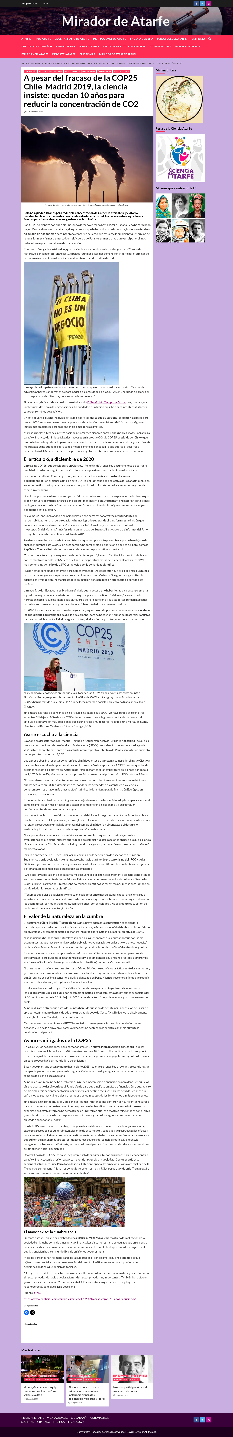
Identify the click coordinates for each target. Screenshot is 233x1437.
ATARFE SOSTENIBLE (187, 46)
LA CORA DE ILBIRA (141, 38)
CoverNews (133, 1431)
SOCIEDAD (134, 1379)
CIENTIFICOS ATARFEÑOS (36, 46)
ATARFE (26, 38)
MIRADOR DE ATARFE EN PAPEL (118, 54)
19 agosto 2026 (121, 1395)
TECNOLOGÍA (76, 1421)
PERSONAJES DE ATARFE (172, 38)
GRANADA (29, 1379)
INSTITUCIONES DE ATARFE (109, 38)
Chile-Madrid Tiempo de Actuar (106, 402)
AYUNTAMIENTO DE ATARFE (72, 38)
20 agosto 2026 (32, 1399)
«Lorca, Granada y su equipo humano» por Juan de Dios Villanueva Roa (41, 1391)
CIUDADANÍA (87, 54)
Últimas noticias (104, 71)
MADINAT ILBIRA (89, 46)
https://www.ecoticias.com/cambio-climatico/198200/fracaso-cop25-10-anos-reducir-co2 (80, 1299)
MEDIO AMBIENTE (72, 71)
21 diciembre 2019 (34, 111)
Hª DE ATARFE (43, 38)
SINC (37, 1292)
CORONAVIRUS (99, 1417)
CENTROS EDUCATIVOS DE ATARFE (124, 46)
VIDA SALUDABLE (121, 71)
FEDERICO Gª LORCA (47, 1376)
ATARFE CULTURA (160, 46)
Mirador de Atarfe (116, 21)
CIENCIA (72, 1376)
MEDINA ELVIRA (65, 46)
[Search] (210, 39)
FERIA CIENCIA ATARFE (34, 54)
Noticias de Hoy (88, 71)
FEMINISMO (198, 38)
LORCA (39, 1379)
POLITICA (59, 1421)
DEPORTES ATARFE (63, 54)
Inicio (45, 3)
